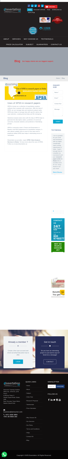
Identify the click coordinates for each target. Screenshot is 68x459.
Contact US (56, 44)
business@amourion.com (12, 412)
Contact (50, 361)
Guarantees (42, 44)
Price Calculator (14, 44)
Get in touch (50, 342)
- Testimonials (30, 404)
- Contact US (29, 436)
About (6, 39)
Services (16, 39)
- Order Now (29, 397)
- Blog (27, 440)
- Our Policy (29, 425)
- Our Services (30, 421)
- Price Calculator (31, 408)
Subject (29, 44)
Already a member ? (18, 342)
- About (28, 389)
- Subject (28, 393)
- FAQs (28, 432)
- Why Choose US (31, 417)
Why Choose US (31, 39)
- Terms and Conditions (33, 429)
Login (18, 361)
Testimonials (47, 39)
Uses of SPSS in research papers (24, 103)
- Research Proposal (32, 400)
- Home (28, 385)
